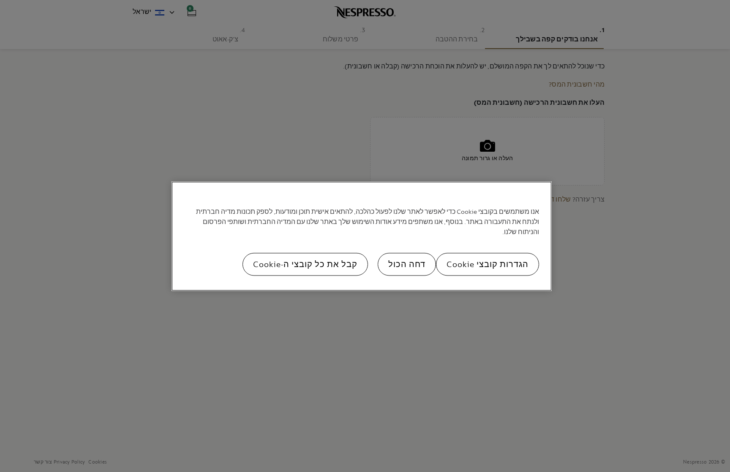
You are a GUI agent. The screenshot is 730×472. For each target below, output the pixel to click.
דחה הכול (406, 264)
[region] (362, 236)
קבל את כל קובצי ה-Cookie (305, 264)
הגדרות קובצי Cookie (487, 264)
